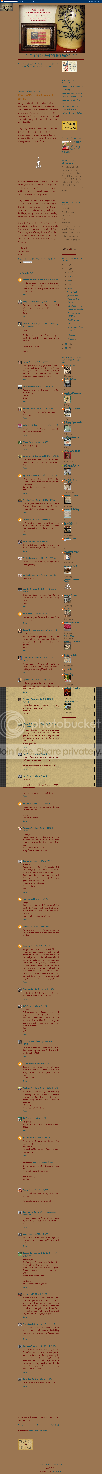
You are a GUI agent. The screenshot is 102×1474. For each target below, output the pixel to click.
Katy (25, 754)
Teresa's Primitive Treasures (71, 524)
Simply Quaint (28, 386)
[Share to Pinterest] (31, 262)
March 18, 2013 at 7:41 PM (37, 613)
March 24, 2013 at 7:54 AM (42, 1379)
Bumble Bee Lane (70, 595)
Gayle (25, 541)
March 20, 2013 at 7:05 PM (39, 1137)
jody (24, 1294)
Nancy (25, 899)
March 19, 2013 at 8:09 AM (40, 803)
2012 (67, 344)
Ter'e (25, 1006)
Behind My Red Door (72, 566)
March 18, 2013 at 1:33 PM (38, 362)
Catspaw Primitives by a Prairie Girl (73, 423)
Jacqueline (27, 1379)
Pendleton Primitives (31, 1088)
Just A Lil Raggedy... (72, 688)
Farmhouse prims (30, 279)
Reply (25, 294)
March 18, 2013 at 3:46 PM (49, 456)
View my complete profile (72, 149)
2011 (67, 348)
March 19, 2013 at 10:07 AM (38, 899)
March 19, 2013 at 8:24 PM (39, 1063)
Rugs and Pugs (69, 365)
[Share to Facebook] (29, 262)
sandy (25, 1234)
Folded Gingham (70, 674)
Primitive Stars (29, 500)
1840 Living (68, 669)
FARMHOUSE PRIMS (71, 552)
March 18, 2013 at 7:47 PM (47, 630)
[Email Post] (20, 262)
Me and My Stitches (30, 456)
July (69, 272)
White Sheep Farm (71, 701)
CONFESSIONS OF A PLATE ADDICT (71, 466)
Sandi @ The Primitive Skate (34, 1253)
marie (25, 926)
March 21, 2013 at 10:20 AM (39, 1189)
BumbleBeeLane (29, 558)
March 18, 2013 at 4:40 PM (40, 519)
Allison (25, 1189)
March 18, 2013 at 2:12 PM (43, 408)
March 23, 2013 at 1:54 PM (37, 1294)
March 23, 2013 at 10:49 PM (44, 1324)
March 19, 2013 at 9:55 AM (43, 861)
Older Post (55, 1424)
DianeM (25, 1063)
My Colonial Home (30, 475)
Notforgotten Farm (71, 437)
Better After (69, 636)
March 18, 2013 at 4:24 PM (48, 475)
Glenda (25, 442)
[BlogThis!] (25, 262)
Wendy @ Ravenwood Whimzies (35, 724)
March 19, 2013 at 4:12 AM (37, 754)
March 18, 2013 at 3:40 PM (38, 442)
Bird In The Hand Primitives (70, 481)
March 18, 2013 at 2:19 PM (48, 425)
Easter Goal (72, 292)
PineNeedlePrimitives (31, 828)
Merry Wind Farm (71, 495)
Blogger (57, 1471)
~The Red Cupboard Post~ (71, 580)
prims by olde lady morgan (33, 1041)
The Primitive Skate (71, 622)
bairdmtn (26, 945)
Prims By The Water (72, 408)
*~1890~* (67, 608)
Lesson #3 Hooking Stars (72, 96)
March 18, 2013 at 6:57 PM (46, 558)
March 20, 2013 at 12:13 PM (37, 1118)
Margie (76, 142)
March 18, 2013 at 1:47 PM (44, 386)
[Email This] (24, 262)
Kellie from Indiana (30, 425)
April (70, 284)
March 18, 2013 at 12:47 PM (46, 301)
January (71, 339)
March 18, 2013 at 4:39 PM (45, 500)
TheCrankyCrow (29, 1346)
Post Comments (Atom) (38, 1430)
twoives (26, 803)
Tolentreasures (70, 538)
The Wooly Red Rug (71, 509)
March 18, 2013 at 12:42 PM (48, 279)
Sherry (25, 362)
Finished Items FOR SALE (72, 113)
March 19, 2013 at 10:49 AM (41, 945)
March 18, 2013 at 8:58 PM (42, 679)
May (69, 280)
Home (39, 1424)
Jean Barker (27, 861)
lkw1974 (26, 1137)
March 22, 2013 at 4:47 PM (38, 1234)
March (70, 288)
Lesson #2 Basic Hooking (72, 93)
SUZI (25, 1118)
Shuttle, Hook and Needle (33, 589)
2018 (67, 264)
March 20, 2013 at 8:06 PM (43, 1162)
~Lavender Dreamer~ (31, 657)
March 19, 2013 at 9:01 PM (49, 1088)
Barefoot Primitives (31, 699)
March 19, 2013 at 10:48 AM (38, 926)
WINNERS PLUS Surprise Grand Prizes (73, 299)
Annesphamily (28, 1324)
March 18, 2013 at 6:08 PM (38, 541)
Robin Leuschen (29, 301)
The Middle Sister (71, 655)
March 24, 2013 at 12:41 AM (46, 1346)
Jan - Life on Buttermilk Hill (34, 1212)
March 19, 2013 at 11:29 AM (44, 989)
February (72, 335)
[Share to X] (27, 262)
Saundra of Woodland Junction (72, 394)
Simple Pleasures (29, 630)
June (70, 276)
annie (25, 613)
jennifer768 (27, 679)
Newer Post (22, 1424)
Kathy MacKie (28, 408)
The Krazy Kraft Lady (72, 641)
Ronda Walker (28, 989)
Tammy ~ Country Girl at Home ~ (36, 323)
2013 (67, 268)
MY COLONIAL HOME (72, 451)
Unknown (26, 519)
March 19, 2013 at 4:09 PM (37, 1006)
